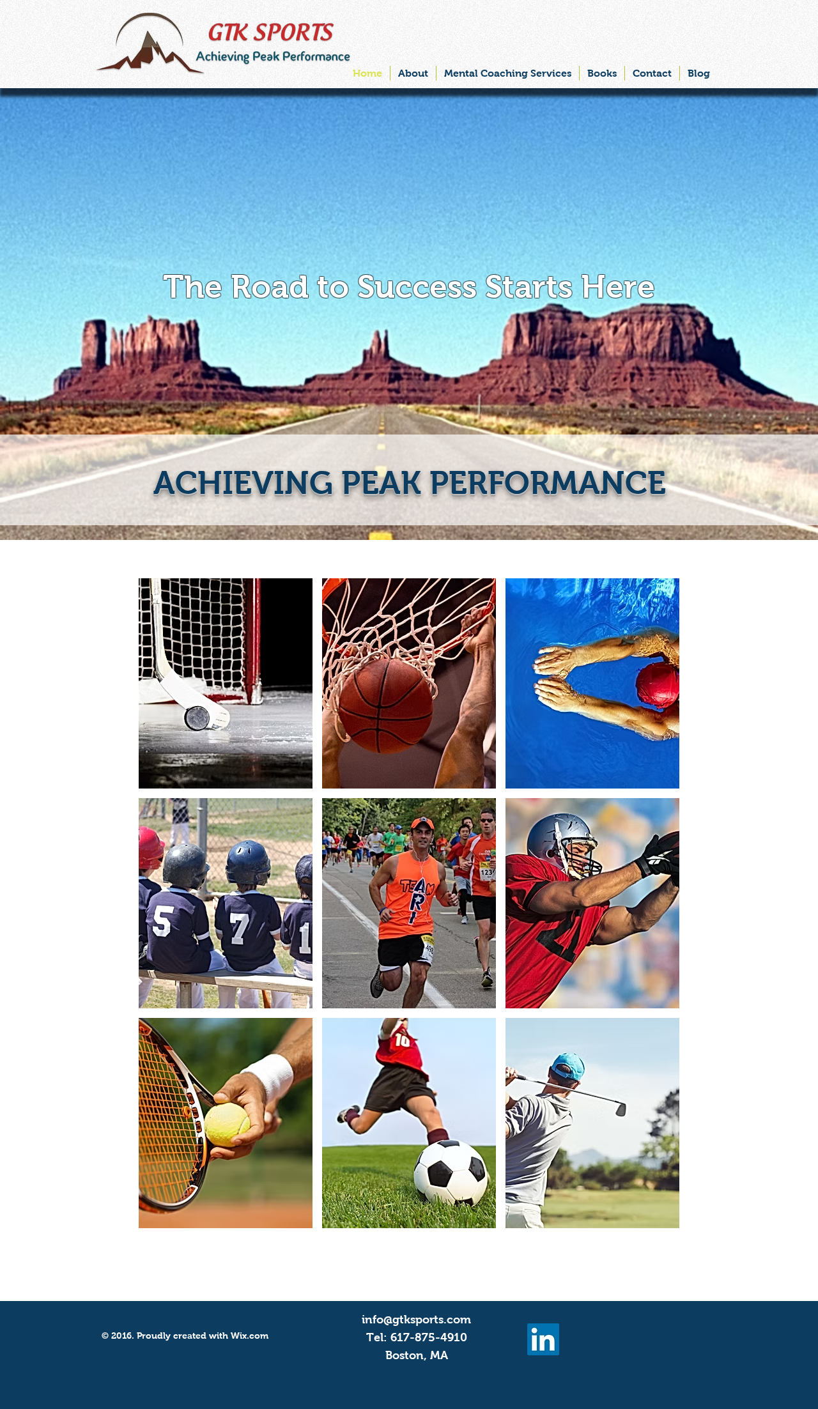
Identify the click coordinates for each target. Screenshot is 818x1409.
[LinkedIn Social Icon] (543, 1339)
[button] (226, 683)
